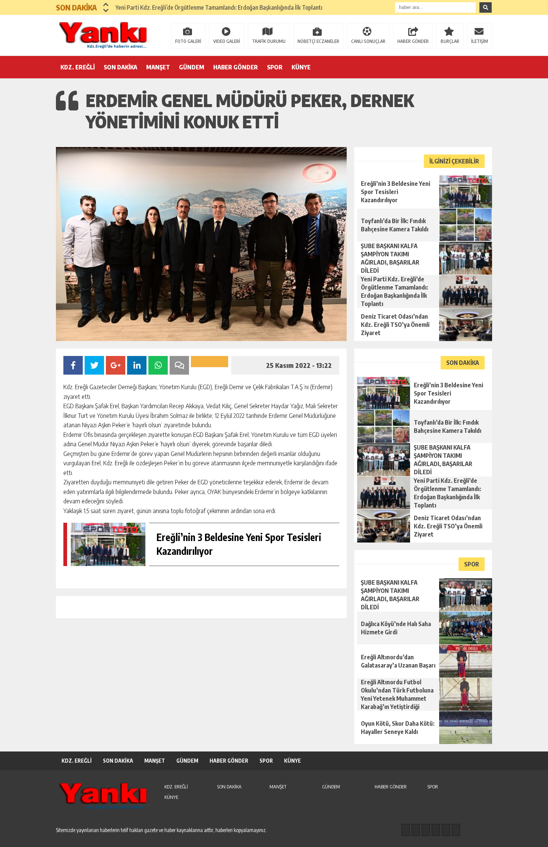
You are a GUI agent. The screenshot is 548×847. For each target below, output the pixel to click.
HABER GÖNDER (413, 41)
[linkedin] (446, 830)
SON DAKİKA (120, 67)
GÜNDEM (191, 67)
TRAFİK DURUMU (269, 41)
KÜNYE (301, 67)
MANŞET (158, 67)
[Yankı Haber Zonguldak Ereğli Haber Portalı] (104, 35)
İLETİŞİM (479, 41)
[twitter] (426, 830)
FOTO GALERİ (188, 41)
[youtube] (456, 830)
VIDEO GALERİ (226, 41)
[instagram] (416, 830)
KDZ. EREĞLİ (77, 67)
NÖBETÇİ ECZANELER (318, 41)
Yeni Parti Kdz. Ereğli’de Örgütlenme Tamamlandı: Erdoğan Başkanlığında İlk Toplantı (219, 7)
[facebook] (405, 830)
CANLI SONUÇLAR (368, 41)
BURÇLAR (450, 41)
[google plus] (436, 830)
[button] (106, 4)
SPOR (275, 67)
